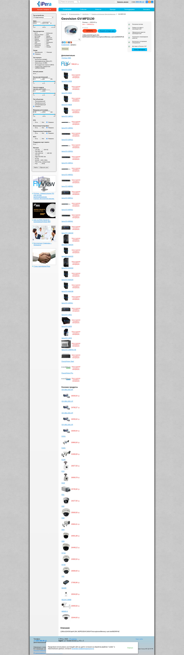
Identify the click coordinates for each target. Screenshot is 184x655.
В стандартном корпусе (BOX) (44, 65)
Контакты (146, 9)
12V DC (37, 149)
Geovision (49, 39)
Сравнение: (65, 45)
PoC (36, 163)
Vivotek (48, 47)
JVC (36, 42)
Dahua (37, 39)
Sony (48, 45)
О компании (67, 9)
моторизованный (40, 104)
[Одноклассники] (149, 2)
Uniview (37, 47)
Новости (98, 9)
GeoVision (85, 14)
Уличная (49, 52)
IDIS (47, 41)
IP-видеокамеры (74, 14)
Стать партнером (139, 49)
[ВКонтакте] (147, 2)
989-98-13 (140, 2)
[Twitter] (65, 42)
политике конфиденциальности (83, 648)
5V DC (37, 158)
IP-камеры (73, 639)
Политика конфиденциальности (43, 650)
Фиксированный (40, 101)
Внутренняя (39, 52)
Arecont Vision (39, 34)
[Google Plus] (71, 42)
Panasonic (49, 42)
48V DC (49, 153)
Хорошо (130, 648)
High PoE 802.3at (40, 156)
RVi (47, 44)
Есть (34, 73)
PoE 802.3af (39, 151)
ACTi (36, 33)
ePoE (43, 163)
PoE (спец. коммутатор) (42, 162)
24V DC (37, 155)
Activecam (49, 33)
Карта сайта (139, 639)
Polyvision (38, 44)
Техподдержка (129, 9)
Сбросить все (44, 167)
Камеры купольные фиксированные (103, 14)
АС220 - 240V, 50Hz (41, 160)
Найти (36, 167)
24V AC (46, 149)
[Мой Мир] (152, 2)
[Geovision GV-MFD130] (71, 31)
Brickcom (49, 37)
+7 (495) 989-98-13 (40, 641)
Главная (63, 14)
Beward (37, 37)
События (83, 9)
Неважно (38, 54)
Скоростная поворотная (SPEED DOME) (42, 67)
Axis (47, 34)
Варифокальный (40, 103)
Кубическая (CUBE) (41, 63)
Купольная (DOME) (41, 59)
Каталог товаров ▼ (44, 9)
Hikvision (37, 41)
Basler (48, 36)
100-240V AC (39, 153)
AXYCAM (37, 36)
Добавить (73, 45)
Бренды (113, 9)
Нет (43, 122)
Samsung (38, 45)
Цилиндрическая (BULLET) (43, 61)
